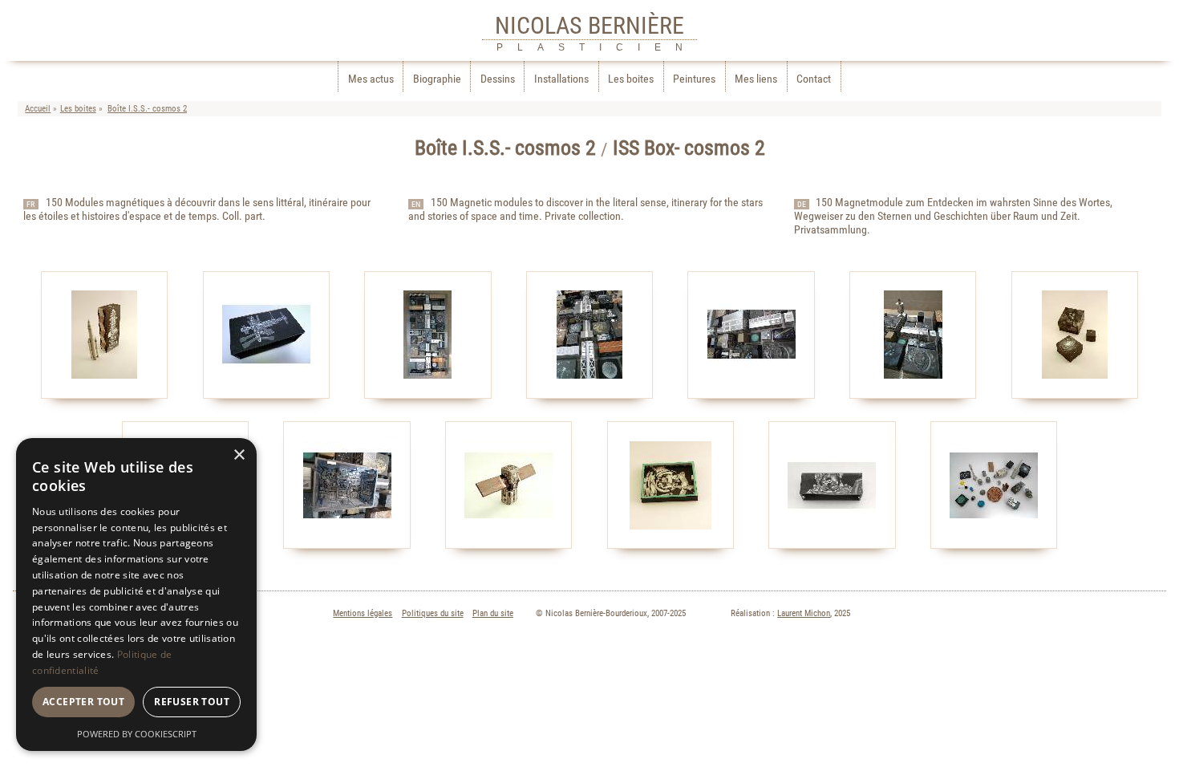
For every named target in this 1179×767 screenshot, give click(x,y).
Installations (561, 79)
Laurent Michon (803, 613)
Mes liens (756, 79)
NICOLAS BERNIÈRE (589, 25)
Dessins (497, 79)
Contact (813, 79)
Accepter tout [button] (83, 701)
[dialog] (136, 594)
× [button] (239, 455)
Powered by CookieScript (136, 734)
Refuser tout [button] (191, 701)
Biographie (437, 79)
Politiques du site (433, 613)
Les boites (631, 79)
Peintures (694, 79)
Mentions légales (362, 613)
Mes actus (371, 79)
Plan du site (492, 613)
